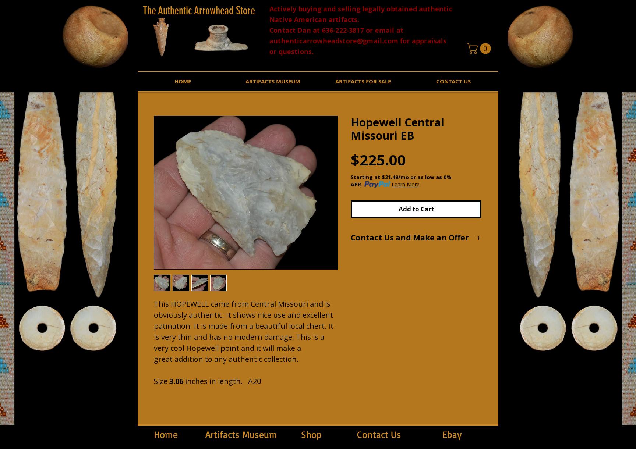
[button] (480, 48)
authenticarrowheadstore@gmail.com (333, 41)
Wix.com (549, 446)
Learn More (406, 184)
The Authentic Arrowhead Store (199, 10)
